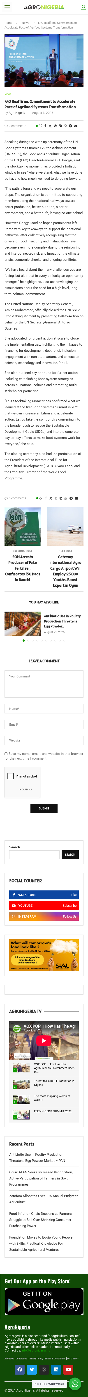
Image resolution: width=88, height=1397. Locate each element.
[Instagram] (44, 1370)
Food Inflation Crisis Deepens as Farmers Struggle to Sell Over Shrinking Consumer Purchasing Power (40, 1220)
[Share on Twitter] (50, 126)
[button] (8, 626)
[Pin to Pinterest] (55, 126)
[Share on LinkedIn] (60, 126)
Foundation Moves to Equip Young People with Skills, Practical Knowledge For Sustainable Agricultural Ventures (40, 1243)
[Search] (83, 7)
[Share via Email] (75, 126)
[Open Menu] (7, 7)
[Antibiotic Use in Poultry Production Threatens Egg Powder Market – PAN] (23, 624)
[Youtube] (68, 1370)
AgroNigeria (17, 113)
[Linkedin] (56, 1370)
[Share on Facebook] (45, 126)
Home (8, 22)
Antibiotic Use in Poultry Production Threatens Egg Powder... (62, 621)
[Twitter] (32, 1370)
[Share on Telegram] (70, 126)
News (25, 22)
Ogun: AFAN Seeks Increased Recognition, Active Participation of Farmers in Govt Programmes (41, 1178)
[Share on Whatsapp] (65, 126)
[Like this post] (40, 126)
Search (14, 847)
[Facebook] (20, 1370)
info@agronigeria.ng (35, 1350)
